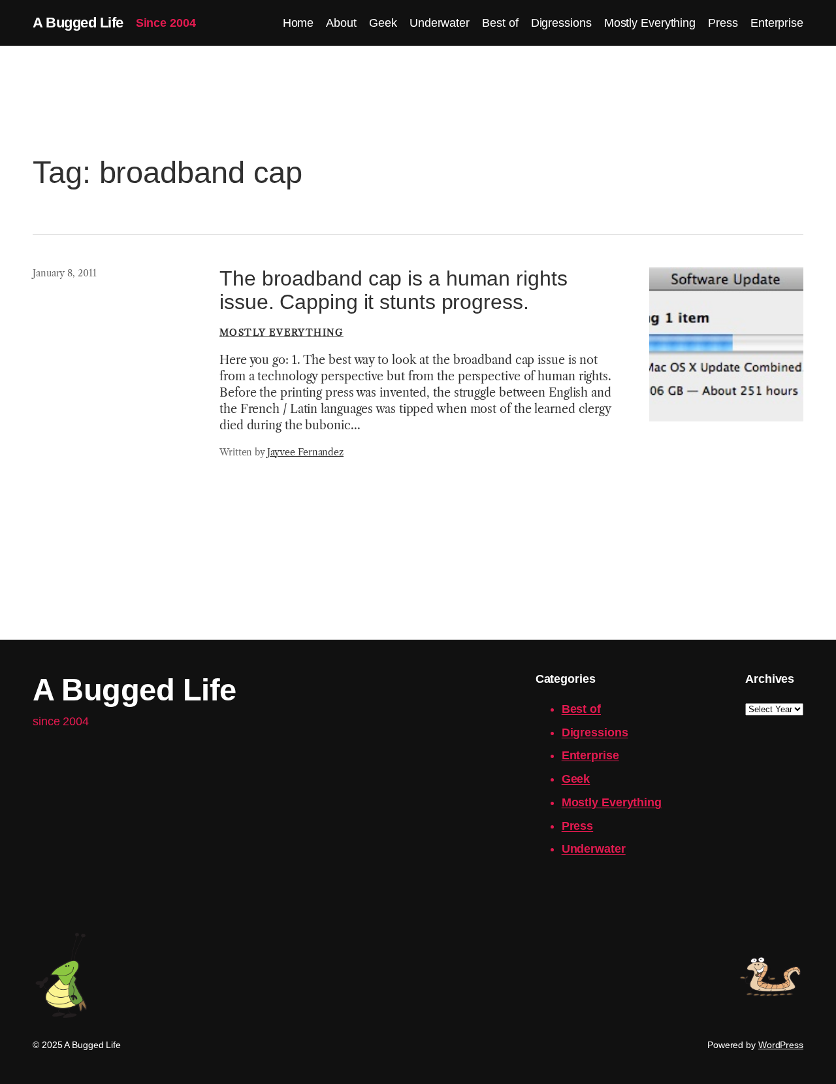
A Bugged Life (78, 22)
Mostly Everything (281, 332)
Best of (581, 708)
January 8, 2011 (65, 273)
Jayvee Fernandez (305, 452)
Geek (576, 778)
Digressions (595, 732)
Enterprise (590, 755)
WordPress (780, 1045)
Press (578, 825)
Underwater (594, 848)
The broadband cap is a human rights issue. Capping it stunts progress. (393, 290)
